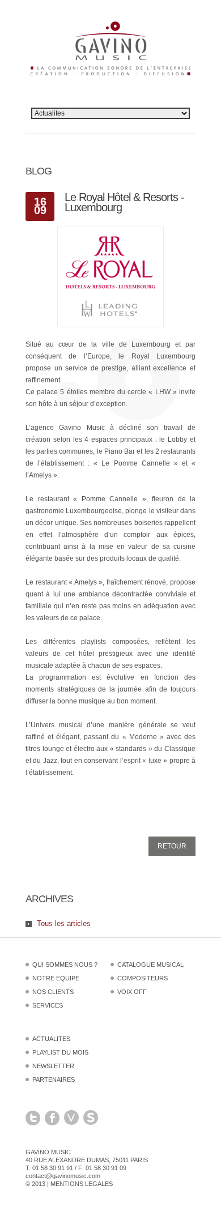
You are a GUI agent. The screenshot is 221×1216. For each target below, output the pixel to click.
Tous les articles (64, 923)
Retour (172, 846)
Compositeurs (142, 978)
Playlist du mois (60, 1052)
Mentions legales (81, 1183)
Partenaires (53, 1079)
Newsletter (53, 1066)
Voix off (132, 991)
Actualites (51, 1038)
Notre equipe (55, 978)
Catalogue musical (150, 964)
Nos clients (53, 991)
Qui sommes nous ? (64, 964)
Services (47, 1005)
